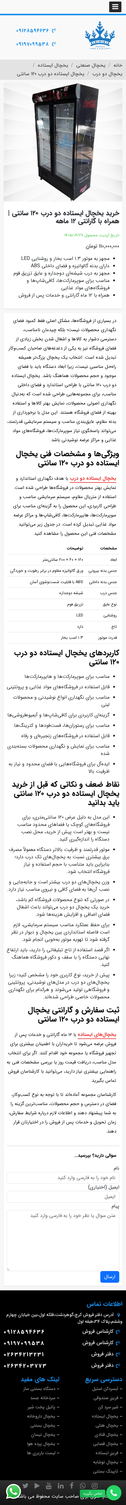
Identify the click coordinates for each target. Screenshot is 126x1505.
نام (116, 1168)
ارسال (109, 1277)
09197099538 (32, 44)
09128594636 (32, 31)
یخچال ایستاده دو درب (93, 478)
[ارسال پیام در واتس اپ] (17, 1491)
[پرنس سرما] (100, 35)
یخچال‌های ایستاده (97, 1034)
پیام (115, 1206)
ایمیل (114, 1187)
